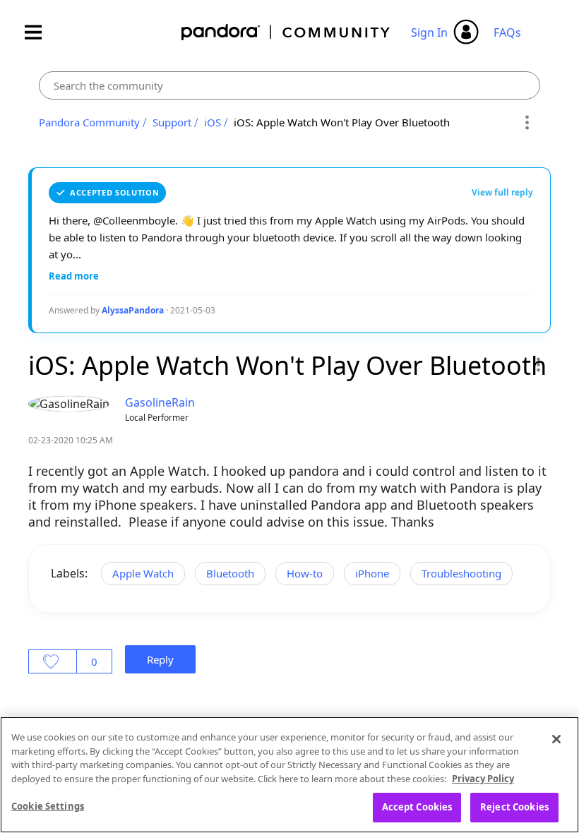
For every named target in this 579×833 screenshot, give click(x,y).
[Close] (556, 739)
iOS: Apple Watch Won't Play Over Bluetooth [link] (342, 122)
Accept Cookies (417, 807)
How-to (305, 573)
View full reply (502, 192)
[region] (289, 775)
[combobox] (289, 85)
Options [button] (527, 122)
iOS (212, 122)
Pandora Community (286, 32)
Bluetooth (230, 573)
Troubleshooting (461, 573)
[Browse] (40, 32)
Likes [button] (52, 661)
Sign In (429, 32)
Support (172, 122)
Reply (160, 659)
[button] (538, 364)
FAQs (507, 32)
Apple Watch (143, 573)
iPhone (372, 573)
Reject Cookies (514, 807)
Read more (74, 276)
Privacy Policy (483, 778)
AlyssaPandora (133, 310)
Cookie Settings (47, 806)
